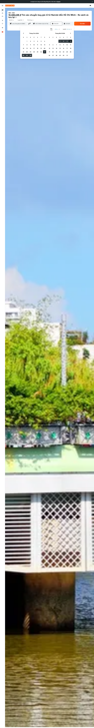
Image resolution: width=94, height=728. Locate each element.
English (58, 1)
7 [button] (23, 45)
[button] (92, 1)
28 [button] (23, 55)
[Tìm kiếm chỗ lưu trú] (2, 13)
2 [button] (30, 41)
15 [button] (27, 48)
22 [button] (27, 52)
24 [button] (34, 52)
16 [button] (30, 48)
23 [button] (30, 52)
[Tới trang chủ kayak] (9, 5)
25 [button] (37, 52)
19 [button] (41, 48)
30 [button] (30, 55)
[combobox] (11, 20)
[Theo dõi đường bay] (2, 23)
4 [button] (37, 41)
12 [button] (41, 45)
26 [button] (41, 52)
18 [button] (37, 48)
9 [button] (30, 45)
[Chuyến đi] (2, 27)
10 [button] (34, 45)
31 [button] (67, 55)
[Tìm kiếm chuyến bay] (2, 10)
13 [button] (44, 45)
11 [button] (37, 45)
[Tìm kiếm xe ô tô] (2, 16)
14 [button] (23, 48)
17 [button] (34, 48)
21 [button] (23, 52)
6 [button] (44, 41)
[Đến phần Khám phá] (2, 20)
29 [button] (27, 55)
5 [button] (49, 45)
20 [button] (44, 48)
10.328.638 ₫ (14, 15)
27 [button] (44, 52)
